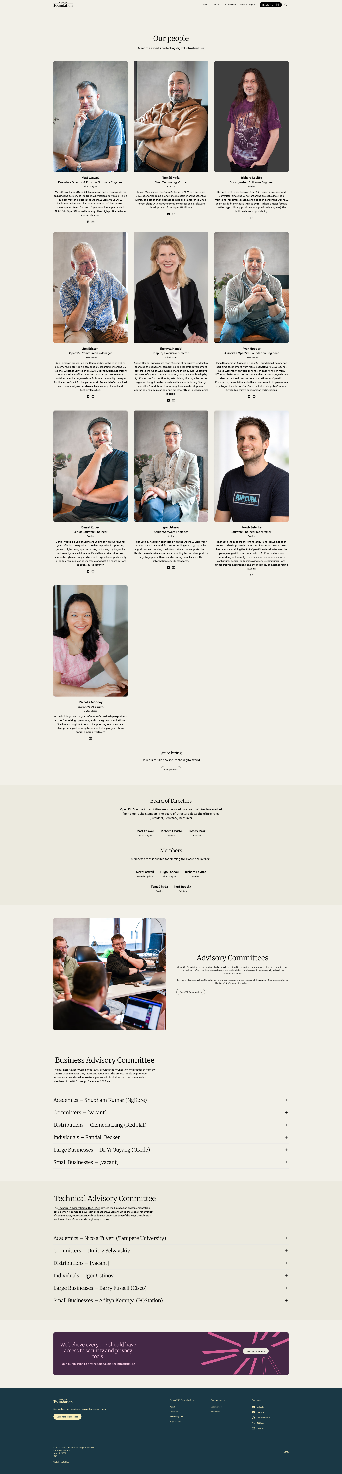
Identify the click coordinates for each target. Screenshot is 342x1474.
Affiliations (215, 1411)
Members (151, 813)
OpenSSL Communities (230, 983)
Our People (174, 1411)
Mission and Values (255, 970)
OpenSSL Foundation (134, 809)
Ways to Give (175, 1421)
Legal (286, 1451)
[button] (205, 5)
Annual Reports (176, 1416)
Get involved (216, 1406)
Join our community (255, 1351)
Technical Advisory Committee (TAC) (79, 1207)
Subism (66, 1462)
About (172, 1406)
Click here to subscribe (67, 1416)
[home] (63, 4)
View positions (171, 769)
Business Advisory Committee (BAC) (78, 1069)
